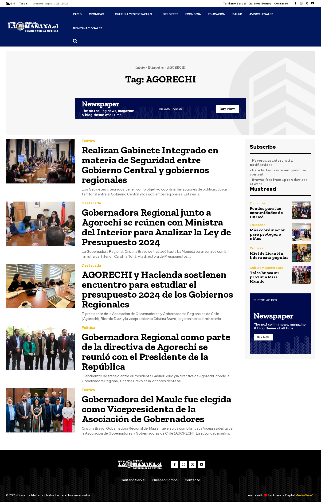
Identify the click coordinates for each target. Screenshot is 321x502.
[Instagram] (301, 3)
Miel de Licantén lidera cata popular (269, 255)
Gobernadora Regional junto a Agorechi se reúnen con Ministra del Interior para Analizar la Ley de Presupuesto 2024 (156, 227)
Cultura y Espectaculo (267, 267)
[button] (75, 41)
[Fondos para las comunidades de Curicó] (301, 210)
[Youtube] (312, 3)
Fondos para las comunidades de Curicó (266, 212)
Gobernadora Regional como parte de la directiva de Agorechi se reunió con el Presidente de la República (156, 351)
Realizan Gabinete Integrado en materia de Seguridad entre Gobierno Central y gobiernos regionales (150, 165)
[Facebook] (295, 3)
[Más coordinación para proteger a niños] (301, 232)
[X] (307, 3)
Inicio (140, 67)
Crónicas (256, 248)
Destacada (91, 203)
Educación (258, 224)
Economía (257, 203)
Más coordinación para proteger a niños (268, 234)
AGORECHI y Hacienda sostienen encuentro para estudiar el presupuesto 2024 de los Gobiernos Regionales (157, 289)
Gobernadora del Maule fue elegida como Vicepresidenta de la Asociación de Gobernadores (156, 409)
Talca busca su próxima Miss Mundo (264, 277)
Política (88, 141)
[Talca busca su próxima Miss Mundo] (301, 275)
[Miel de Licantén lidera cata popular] (301, 253)
